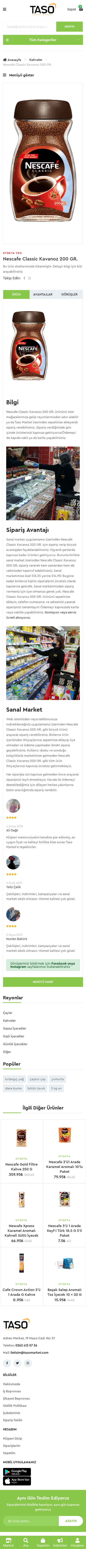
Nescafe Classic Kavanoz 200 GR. (27, 64)
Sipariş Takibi (12, 1420)
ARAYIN (69, 26)
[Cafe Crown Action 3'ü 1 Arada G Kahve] (21, 1263)
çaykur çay (38, 1079)
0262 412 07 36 (26, 1345)
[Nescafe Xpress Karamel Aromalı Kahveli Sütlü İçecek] (21, 1199)
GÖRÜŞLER (69, 294)
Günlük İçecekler (15, 1044)
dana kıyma (13, 1088)
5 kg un (56, 1088)
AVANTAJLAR (42, 294)
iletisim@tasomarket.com (29, 1352)
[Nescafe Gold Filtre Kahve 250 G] (21, 1138)
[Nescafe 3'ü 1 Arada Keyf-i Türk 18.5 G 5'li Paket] (64, 1199)
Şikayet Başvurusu (16, 1398)
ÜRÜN (16, 294)
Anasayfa (14, 60)
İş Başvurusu (12, 1391)
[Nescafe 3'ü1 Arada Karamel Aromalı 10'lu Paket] (64, 1135)
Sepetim (9, 1453)
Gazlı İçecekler (13, 1036)
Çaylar (7, 1013)
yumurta (58, 1079)
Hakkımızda (11, 1384)
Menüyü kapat (43, 982)
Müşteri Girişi (12, 1438)
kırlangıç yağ (14, 1079)
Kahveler (35, 60)
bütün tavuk (36, 1088)
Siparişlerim (11, 1445)
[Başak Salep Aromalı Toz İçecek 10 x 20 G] (64, 1263)
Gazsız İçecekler (14, 1028)
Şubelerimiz (11, 1413)
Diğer (7, 1052)
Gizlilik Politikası (15, 1405)
